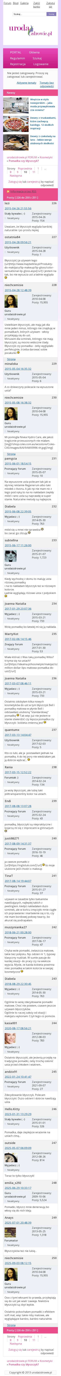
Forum (7, 3)
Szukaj (37, 58)
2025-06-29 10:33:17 (18, 1188)
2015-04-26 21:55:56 (18, 208)
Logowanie (40, 64)
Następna (16, 175)
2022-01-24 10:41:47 (18, 1077)
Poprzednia (25, 168)
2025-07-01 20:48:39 (18, 1222)
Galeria (24, 3)
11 (33, 172)
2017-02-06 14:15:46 (18, 639)
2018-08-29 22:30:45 (18, 984)
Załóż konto (36, 4)
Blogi (16, 3)
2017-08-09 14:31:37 (18, 843)
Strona (11, 359)
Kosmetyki (46, 157)
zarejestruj (33, 181)
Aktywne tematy (26, 83)
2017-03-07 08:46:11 (18, 683)
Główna (34, 52)
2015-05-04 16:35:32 (18, 369)
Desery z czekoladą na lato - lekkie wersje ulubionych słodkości (42, 140)
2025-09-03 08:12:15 (18, 1263)
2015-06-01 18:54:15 (18, 463)
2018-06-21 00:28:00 (18, 932)
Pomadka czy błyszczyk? (24, 161)
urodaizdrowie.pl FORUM (22, 157)
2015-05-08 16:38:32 (18, 402)
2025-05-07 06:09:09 (18, 1148)
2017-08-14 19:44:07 (18, 881)
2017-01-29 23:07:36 (18, 608)
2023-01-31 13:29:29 (18, 1114)
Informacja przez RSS (23, 191)
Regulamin (17, 58)
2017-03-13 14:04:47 (18, 735)
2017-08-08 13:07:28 (18, 806)
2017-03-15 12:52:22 (18, 772)
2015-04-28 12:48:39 (18, 290)
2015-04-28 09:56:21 (18, 242)
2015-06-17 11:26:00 (18, 545)
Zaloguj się (50, 4)
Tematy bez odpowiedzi (47, 84)
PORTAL (15, 52)
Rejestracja (18, 64)
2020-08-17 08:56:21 (18, 1028)
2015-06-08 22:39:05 (18, 511)
